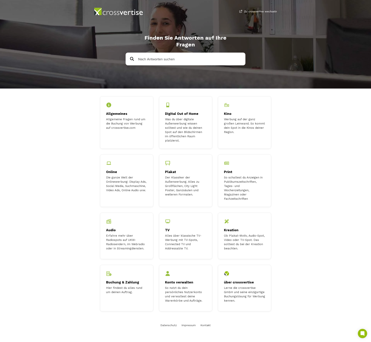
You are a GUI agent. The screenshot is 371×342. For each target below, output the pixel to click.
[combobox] (190, 59)
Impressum (188, 325)
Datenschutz (168, 325)
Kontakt (205, 325)
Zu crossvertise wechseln (260, 11)
